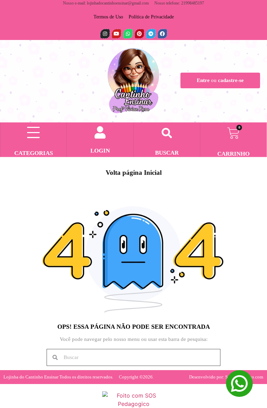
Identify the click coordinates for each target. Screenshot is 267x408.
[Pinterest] (139, 34)
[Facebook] (162, 34)
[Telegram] (151, 34)
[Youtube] (116, 34)
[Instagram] (105, 34)
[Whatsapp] (128, 34)
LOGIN (100, 150)
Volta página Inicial (134, 172)
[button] (166, 133)
